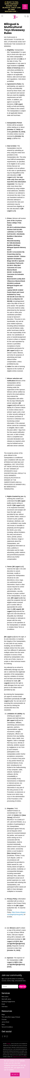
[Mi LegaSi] (15, 16)
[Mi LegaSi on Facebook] (3, 1037)
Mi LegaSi (8, 1043)
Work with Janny (6, 999)
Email (3, 1004)
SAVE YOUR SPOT (24, 6)
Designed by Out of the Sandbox (20, 1056)
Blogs (3, 1014)
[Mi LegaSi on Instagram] (7, 1037)
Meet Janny (5, 996)
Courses (4, 1019)
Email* (4, 983)
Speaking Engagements (8, 1001)
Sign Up (22, 986)
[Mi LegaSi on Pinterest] (5, 1037)
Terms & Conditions (7, 1027)
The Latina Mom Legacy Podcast (11, 1017)
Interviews (5, 1006)
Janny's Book (5, 1022)
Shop (3, 1024)
